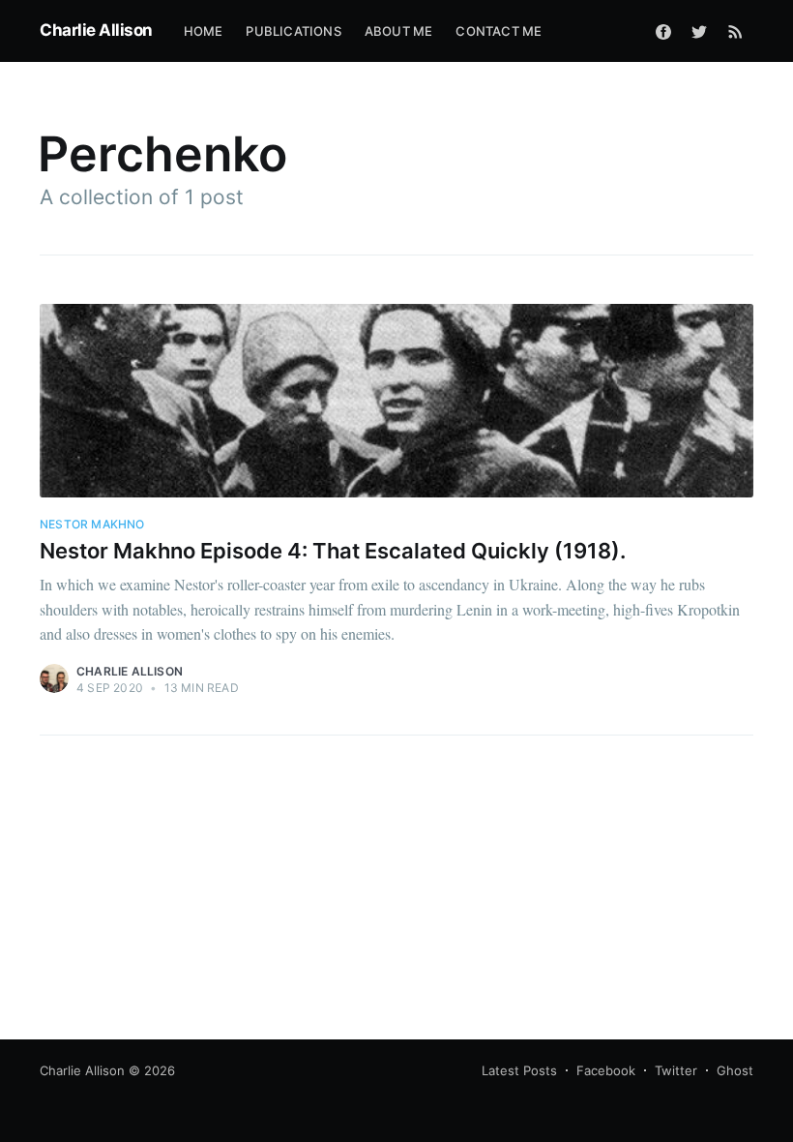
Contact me (498, 31)
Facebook (605, 1070)
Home (203, 31)
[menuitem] (203, 31)
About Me (399, 31)
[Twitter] (699, 31)
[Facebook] (663, 31)
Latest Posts (519, 1070)
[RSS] (735, 31)
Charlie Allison (96, 30)
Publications (293, 31)
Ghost (735, 1070)
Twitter (676, 1070)
